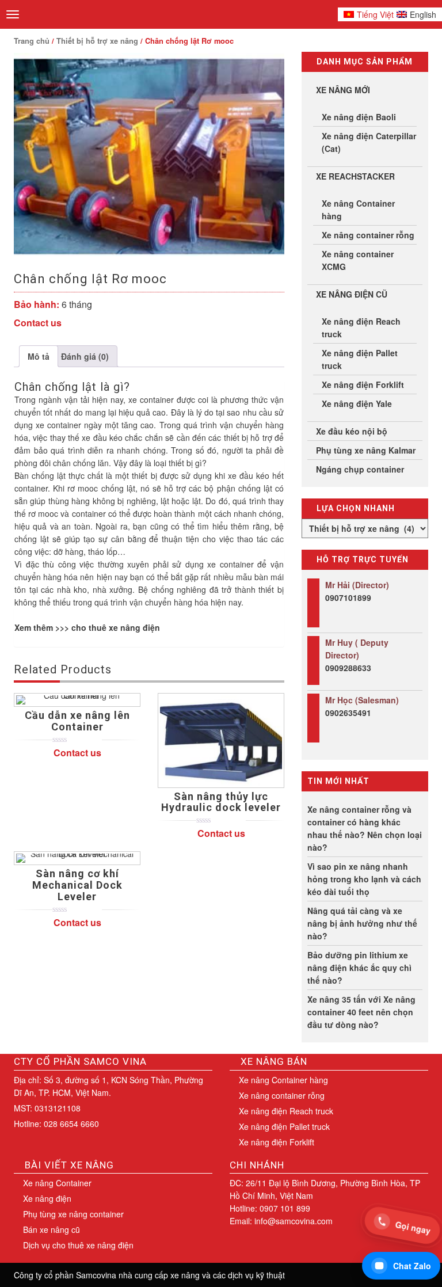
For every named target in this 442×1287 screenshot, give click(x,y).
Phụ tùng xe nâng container (73, 1214)
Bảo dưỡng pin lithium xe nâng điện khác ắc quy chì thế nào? (359, 967)
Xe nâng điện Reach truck (361, 327)
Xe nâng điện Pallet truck (360, 359)
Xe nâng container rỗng (368, 235)
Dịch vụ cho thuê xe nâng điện (78, 1245)
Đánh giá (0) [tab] (85, 356)
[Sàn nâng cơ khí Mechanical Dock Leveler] (77, 858)
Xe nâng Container (57, 1183)
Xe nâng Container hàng (358, 209)
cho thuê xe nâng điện (115, 627)
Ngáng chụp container (360, 469)
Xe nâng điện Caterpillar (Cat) (369, 142)
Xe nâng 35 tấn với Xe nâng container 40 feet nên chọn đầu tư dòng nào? (361, 1011)
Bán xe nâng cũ (51, 1229)
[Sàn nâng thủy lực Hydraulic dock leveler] (221, 740)
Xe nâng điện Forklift (363, 384)
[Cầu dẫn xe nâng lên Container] (77, 700)
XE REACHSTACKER (355, 176)
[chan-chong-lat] (149, 154)
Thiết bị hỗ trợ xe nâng (97, 41)
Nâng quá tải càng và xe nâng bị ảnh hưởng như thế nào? (362, 923)
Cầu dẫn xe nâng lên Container (77, 721)
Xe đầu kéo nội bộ (351, 431)
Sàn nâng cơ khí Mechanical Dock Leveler (77, 885)
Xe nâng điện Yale (357, 403)
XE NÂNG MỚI (343, 90)
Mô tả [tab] (38, 356)
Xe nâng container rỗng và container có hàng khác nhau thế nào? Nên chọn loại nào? (364, 828)
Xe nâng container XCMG (358, 260)
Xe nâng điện (47, 1198)
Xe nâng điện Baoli (359, 117)
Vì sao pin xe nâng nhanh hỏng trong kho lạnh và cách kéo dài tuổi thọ (364, 878)
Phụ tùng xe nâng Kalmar (366, 450)
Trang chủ (31, 41)
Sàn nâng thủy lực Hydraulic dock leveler (221, 802)
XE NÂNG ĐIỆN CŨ (351, 294)
